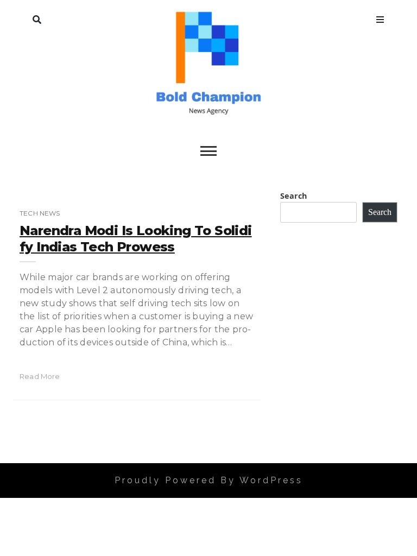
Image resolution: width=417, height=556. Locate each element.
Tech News (40, 213)
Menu (380, 17)
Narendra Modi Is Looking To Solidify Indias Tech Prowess (136, 239)
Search (37, 17)
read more (40, 376)
